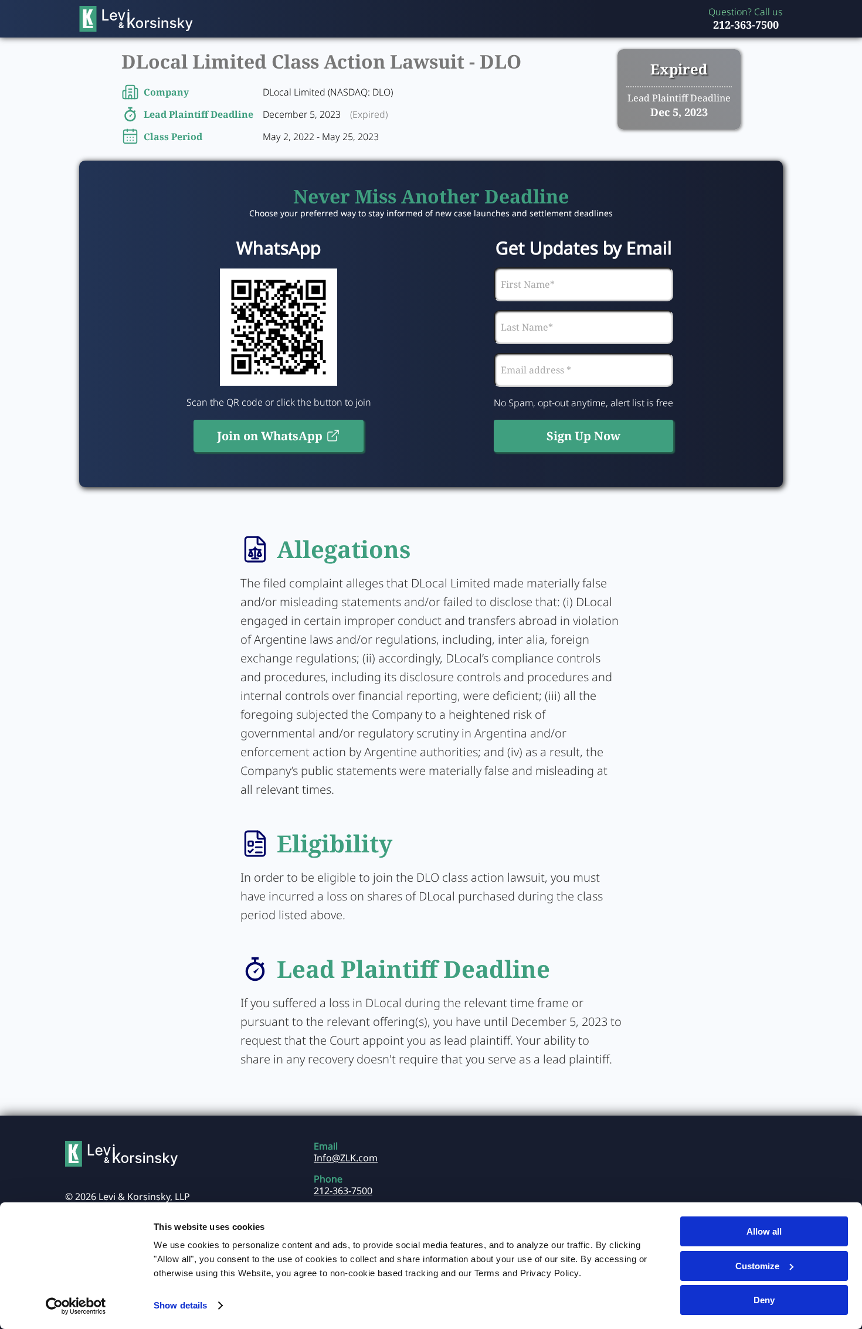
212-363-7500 (746, 25)
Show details (180, 1305)
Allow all (764, 1231)
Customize (757, 1266)
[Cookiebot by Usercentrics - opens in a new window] (76, 1306)
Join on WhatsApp (270, 436)
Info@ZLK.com (346, 1158)
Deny (764, 1300)
